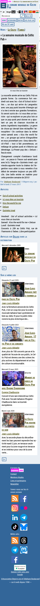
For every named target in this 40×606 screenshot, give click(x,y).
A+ (4, 12)
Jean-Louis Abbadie (10, 303)
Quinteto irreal (9, 210)
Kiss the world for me (12, 203)
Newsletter (14, 484)
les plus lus (29, 20)
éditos (20, 20)
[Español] (30, 12)
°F (20, 12)
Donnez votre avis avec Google (20, 573)
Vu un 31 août (8, 24)
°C (17, 12)
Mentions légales (17, 477)
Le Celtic (12, 29)
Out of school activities (13, 195)
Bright (9, 12)
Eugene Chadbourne (10, 392)
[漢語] (33, 12)
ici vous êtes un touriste (13, 199)
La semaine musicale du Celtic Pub (30, 257)
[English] (27, 12)
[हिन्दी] (37, 12)
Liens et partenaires (18, 480)
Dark (13, 12)
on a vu (28, 15)
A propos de (16, 469)
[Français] (23, 12)
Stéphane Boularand (12, 181)
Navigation (3, 5)
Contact (13, 474)
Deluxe (6, 206)
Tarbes (21, 29)
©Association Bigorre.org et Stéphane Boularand (20, 578)
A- (1, 12)
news (4, 20)
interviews (12, 20)
